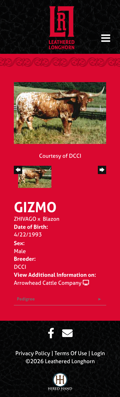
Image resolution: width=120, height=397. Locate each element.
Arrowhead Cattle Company (48, 283)
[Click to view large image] (60, 112)
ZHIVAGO (25, 219)
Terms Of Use (70, 353)
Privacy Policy (32, 353)
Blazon (51, 219)
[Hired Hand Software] (60, 379)
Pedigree (26, 299)
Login (98, 353)
